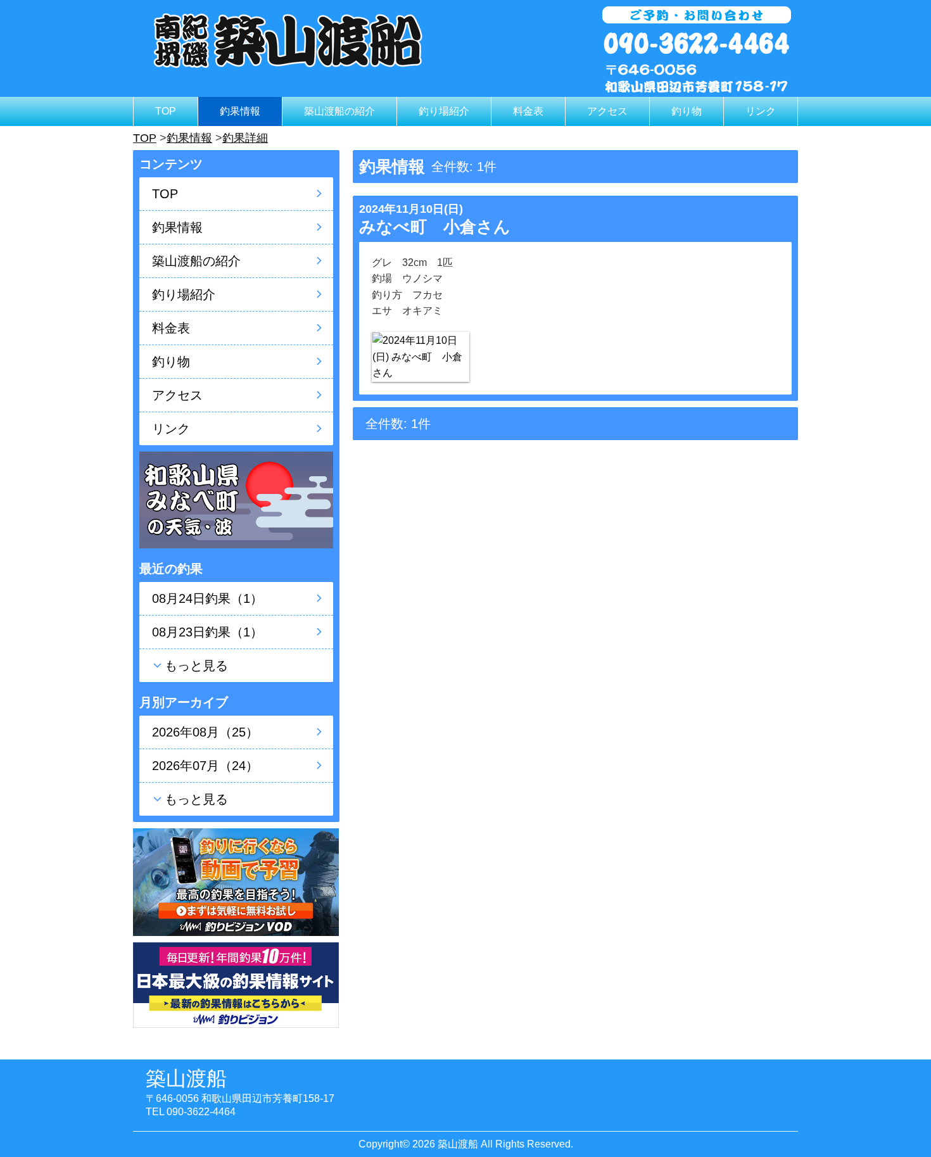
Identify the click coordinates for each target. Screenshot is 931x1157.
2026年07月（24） (205, 766)
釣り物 (686, 111)
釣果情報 (240, 111)
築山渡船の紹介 (339, 111)
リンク (760, 111)
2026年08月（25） (205, 732)
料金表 (528, 111)
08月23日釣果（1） (207, 632)
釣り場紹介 (444, 111)
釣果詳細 (245, 138)
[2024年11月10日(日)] (420, 357)
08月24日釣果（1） (207, 598)
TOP (165, 111)
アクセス (607, 111)
